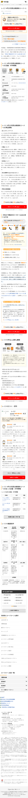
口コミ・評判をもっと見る (14, 473)
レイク (13, 4)
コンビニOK (19, 603)
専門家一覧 (16, 791)
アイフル (4, 715)
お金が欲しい (5, 721)
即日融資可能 (7, 595)
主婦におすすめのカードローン (9, 658)
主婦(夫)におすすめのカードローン (9, 732)
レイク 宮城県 (19, 4)
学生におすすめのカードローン (9, 662)
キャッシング (4, 631)
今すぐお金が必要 (17, 718)
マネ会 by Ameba (8, 759)
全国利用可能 (7, 600)
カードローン (7, 4)
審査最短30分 (19, 600)
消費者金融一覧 (5, 713)
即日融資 (11, 727)
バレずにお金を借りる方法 (7, 718)
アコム (8, 715)
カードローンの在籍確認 (7, 654)
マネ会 (1, 4)
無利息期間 (18, 597)
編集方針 (25, 791)
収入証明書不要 (19, 595)
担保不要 (6, 597)
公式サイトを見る (14, 477)
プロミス (12, 715)
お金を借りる (4, 620)
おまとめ (6, 603)
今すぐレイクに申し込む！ (14, 28)
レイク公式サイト (18, 387)
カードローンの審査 (6, 666)
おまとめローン (5, 643)
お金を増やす (15, 720)
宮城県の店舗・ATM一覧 (14, 516)
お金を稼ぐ (11, 721)
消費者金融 (4, 623)
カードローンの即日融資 (7, 639)
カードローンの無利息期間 (7, 724)
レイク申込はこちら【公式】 (11, 320)
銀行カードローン (5, 627)
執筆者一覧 (21, 791)
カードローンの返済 (6, 650)
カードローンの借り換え (7, 646)
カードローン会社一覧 (6, 712)
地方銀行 (3, 685)
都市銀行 (3, 681)
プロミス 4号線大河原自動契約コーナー (6, 510)
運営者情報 (12, 791)
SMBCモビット (21, 715)
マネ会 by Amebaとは (5, 791)
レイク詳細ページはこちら (19, 44)
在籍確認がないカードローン (8, 635)
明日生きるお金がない (6, 720)
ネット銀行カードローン (7, 689)
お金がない (16, 721)
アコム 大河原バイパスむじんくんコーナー (6, 499)
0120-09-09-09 (22, 82)
